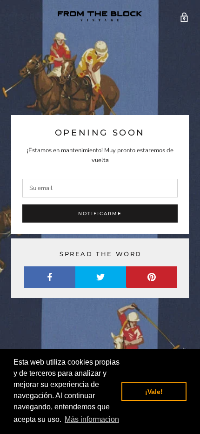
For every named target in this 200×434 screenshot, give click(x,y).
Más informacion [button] (92, 419)
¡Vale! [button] (154, 391)
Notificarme (100, 213)
